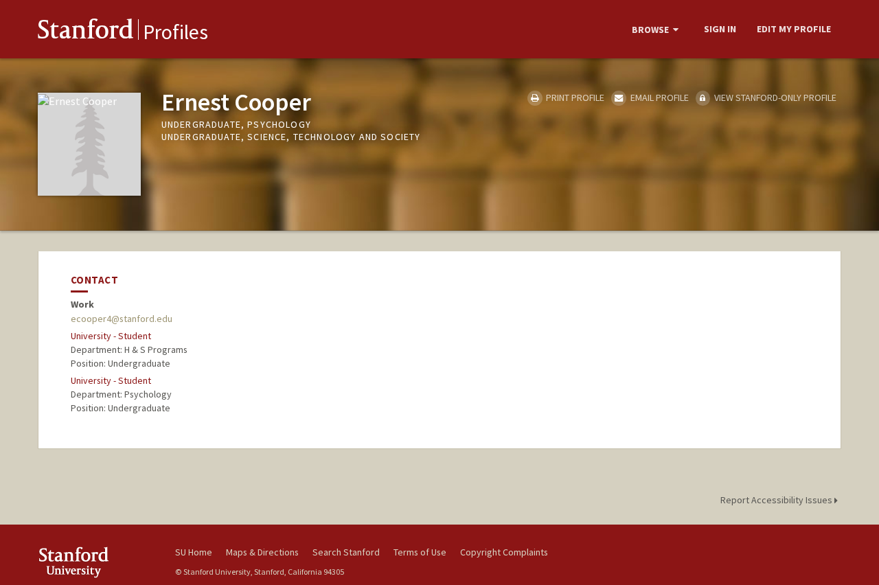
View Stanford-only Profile (774, 97)
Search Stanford (346, 552)
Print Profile (574, 97)
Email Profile (658, 97)
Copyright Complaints (504, 552)
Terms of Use (419, 552)
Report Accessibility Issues (777, 500)
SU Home (193, 552)
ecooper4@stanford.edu (121, 318)
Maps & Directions (262, 552)
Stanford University (96, 562)
